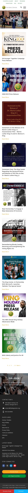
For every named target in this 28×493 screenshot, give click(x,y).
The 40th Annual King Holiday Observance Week (12, 321)
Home (12, 21)
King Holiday (5, 422)
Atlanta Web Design (13, 487)
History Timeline (6, 420)
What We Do (5, 427)
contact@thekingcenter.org (12, 408)
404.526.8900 (9, 411)
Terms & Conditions (7, 432)
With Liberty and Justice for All (12, 355)
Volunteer (4, 435)
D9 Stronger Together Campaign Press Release (13, 59)
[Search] (20, 7)
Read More (5, 64)
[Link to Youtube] (14, 465)
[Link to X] (7, 465)
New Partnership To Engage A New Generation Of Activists (12, 210)
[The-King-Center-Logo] (11, 7)
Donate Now (9, 3)
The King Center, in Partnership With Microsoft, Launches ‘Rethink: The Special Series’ (13, 284)
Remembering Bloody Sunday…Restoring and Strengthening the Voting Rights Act (13, 246)
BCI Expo (20, 3)
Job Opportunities (14, 476)
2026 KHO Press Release (10, 94)
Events (4, 425)
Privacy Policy (6, 430)
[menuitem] (9, 3)
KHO (15, 3)
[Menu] (24, 7)
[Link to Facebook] (3, 465)
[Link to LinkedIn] (11, 465)
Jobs (3, 437)
